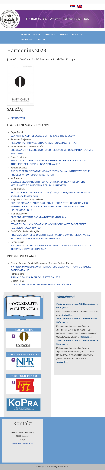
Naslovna (25, 34)
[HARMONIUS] (52, 19)
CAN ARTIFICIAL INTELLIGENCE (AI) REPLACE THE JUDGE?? (43, 136)
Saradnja (64, 34)
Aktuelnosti (26, 40)
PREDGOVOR (18, 118)
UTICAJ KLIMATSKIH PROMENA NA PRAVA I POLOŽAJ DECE (42, 284)
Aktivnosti (77, 34)
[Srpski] (72, 7)
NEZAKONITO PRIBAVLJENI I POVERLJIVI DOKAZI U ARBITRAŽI (44, 143)
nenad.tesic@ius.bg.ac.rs (22, 443)
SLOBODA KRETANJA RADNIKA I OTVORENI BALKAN (38, 217)
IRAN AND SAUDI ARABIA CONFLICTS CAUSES (35, 277)
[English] (79, 7)
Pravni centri (49, 34)
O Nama (36, 34)
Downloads (41, 40)
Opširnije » (67, 315)
